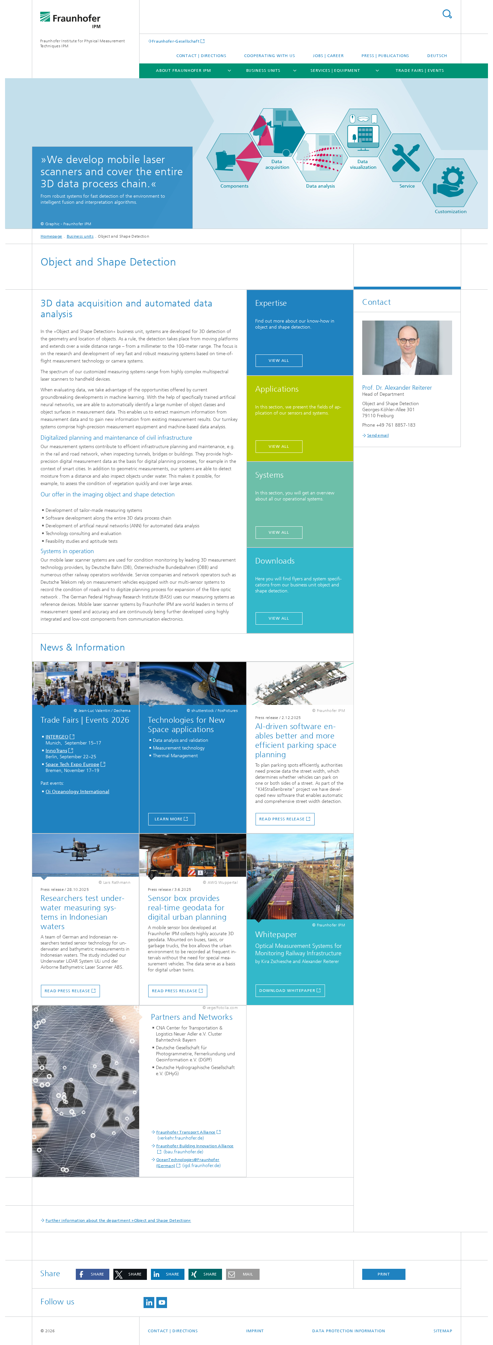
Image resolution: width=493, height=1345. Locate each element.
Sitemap (443, 1331)
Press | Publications (385, 55)
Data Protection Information (348, 1331)
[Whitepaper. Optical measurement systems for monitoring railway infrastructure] (300, 878)
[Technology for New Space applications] (193, 685)
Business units (263, 70)
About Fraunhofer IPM (183, 70)
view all (279, 360)
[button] (92, 1274)
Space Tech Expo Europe (72, 764)
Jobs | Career (328, 55)
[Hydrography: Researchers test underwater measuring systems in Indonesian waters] (85, 857)
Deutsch (437, 55)
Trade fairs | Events (420, 70)
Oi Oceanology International (77, 792)
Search (447, 13)
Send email (378, 435)
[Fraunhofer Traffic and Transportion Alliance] (89, 1092)
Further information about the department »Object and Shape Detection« (118, 1220)
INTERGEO (57, 737)
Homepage (51, 236)
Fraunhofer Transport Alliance (186, 1132)
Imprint (255, 1331)
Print (384, 1274)
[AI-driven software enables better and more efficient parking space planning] (300, 685)
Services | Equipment (335, 70)
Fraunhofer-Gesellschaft (176, 41)
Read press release (282, 819)
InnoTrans (56, 751)
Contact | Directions (201, 55)
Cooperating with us (269, 55)
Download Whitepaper (287, 990)
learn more (169, 819)
